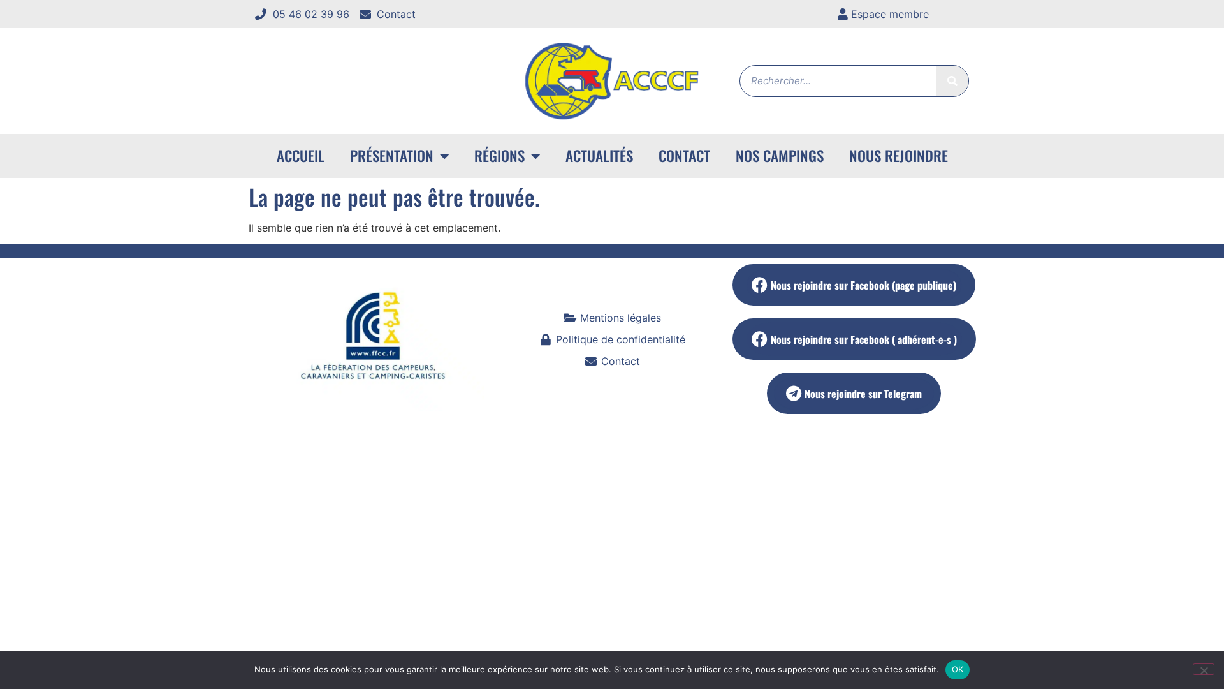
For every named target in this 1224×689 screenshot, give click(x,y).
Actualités (599, 156)
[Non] (1203, 669)
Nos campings (780, 156)
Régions (499, 156)
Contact (684, 156)
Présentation (391, 156)
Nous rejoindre (898, 156)
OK (958, 669)
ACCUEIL (300, 156)
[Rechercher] (952, 81)
